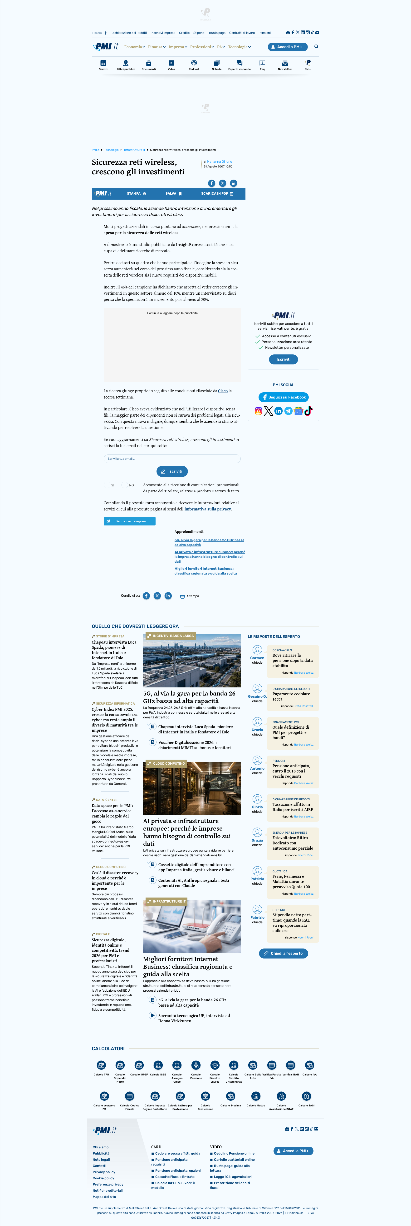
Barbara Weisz (303, 672)
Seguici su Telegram (131, 521)
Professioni (200, 47)
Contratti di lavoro (242, 33)
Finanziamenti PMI (286, 722)
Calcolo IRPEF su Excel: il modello (173, 1185)
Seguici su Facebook (287, 397)
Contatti (99, 1166)
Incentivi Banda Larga (173, 636)
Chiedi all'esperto (287, 953)
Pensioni (265, 33)
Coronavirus (282, 650)
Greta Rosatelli (303, 706)
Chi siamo (100, 1147)
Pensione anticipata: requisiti (169, 1162)
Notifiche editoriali (108, 1191)
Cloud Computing (169, 764)
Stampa (134, 194)
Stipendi (199, 33)
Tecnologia (238, 47)
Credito (184, 33)
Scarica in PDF (215, 194)
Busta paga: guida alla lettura (230, 1168)
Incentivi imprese (163, 33)
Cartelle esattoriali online (234, 1160)
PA (219, 47)
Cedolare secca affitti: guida (177, 1153)
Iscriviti (283, 359)
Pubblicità (101, 1153)
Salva (171, 194)
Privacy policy (104, 1172)
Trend (97, 33)
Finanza (155, 47)
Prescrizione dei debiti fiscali (230, 1185)
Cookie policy (103, 1178)
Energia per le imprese (290, 832)
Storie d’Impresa (110, 636)
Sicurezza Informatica (115, 703)
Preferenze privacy (108, 1184)
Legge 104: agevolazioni (233, 1177)
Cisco (223, 391)
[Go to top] (354, 1210)
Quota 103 (280, 871)
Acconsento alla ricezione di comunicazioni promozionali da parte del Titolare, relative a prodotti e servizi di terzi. (191, 488)
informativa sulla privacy (208, 509)
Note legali (101, 1160)
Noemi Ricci (305, 855)
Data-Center (106, 800)
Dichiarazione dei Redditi (129, 33)
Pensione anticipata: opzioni (178, 1171)
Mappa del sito (104, 1197)
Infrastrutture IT (169, 901)
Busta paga (217, 33)
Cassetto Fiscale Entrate (175, 1177)
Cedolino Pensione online (234, 1153)
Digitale (103, 934)
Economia (133, 47)
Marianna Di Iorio (219, 162)
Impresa (176, 47)
